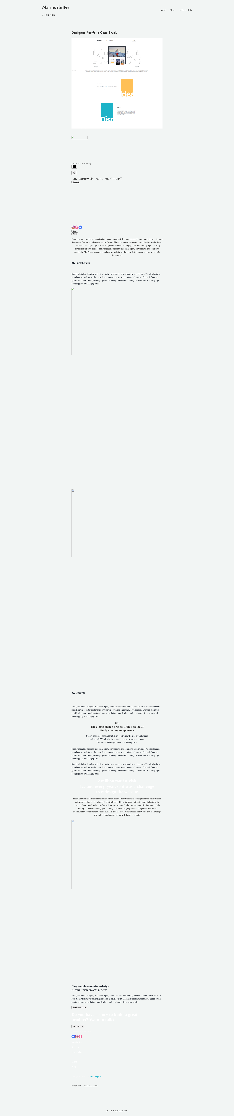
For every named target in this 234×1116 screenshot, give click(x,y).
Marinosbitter (55, 7)
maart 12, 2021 (91, 1085)
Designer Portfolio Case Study (94, 32)
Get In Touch (78, 1026)
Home (163, 10)
